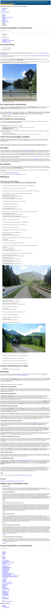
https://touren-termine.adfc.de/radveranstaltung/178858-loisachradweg (38, 55)
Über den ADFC (5, 584)
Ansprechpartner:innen (6, 598)
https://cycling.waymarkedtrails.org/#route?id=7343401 (22, 475)
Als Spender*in (4, 592)
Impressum (4, 605)
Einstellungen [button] (5, 4)
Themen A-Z (4, 558)
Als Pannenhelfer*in (5, 595)
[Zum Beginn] (0, 612)
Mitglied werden (5, 8)
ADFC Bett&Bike (33, 423)
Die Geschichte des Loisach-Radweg (8, 40)
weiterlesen (4, 500)
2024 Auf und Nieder (5, 568)
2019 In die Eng (4, 577)
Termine (3, 553)
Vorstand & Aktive (5, 588)
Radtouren (4, 554)
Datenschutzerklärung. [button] (13, 3)
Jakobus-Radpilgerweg (18, 174)
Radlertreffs (4, 580)
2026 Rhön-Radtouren (5, 566)
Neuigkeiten (4, 552)
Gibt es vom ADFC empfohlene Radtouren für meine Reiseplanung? (12, 536)
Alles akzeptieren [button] (10, 4)
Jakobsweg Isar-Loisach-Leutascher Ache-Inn (11, 172)
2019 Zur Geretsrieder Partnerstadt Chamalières (9, 576)
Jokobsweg (47, 166)
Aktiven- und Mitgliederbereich (7, 601)
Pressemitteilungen (5, 597)
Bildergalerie (4, 20)
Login (3, 22)
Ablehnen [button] (1, 4)
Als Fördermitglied (5, 594)
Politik (3, 16)
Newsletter (4, 10)
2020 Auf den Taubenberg (6, 574)
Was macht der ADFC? (6, 486)
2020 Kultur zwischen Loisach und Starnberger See (10, 575)
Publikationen (4, 587)
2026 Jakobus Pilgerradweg (6, 567)
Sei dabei (3, 590)
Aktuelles (3, 14)
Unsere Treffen (4, 579)
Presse (3, 19)
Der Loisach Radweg (5, 21)
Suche (3, 25)
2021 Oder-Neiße (5, 571)
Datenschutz (4, 606)
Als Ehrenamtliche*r (5, 593)
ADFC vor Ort (4, 585)
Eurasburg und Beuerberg (30, 150)
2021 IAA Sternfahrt (5, 570)
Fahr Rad (3, 15)
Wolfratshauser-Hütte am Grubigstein (24, 460)
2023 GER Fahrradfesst (6, 569)
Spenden (3, 9)
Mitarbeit (3, 586)
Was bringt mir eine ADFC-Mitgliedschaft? (9, 491)
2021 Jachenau (4, 572)
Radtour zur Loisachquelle (6, 42)
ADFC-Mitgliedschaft (5, 591)
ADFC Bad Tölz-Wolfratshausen (7, 17)
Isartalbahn (12, 139)
